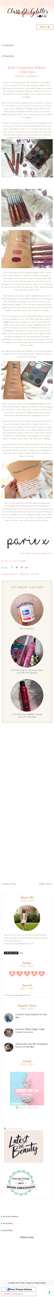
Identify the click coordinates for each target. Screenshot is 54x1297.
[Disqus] (27, 768)
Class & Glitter (20, 1283)
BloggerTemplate (40, 1283)
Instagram (39, 553)
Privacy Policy (9, 56)
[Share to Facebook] (12, 567)
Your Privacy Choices (21, 1289)
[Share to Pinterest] (22, 567)
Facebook (48, 553)
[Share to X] (17, 567)
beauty (14, 574)
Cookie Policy (9, 45)
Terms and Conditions (10, 1216)
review (35, 574)
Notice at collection (13, 1293)
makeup (24, 574)
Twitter (31, 553)
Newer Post (9, 883)
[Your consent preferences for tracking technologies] (49, 1292)
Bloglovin (23, 553)
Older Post (45, 883)
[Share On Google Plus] (27, 567)
